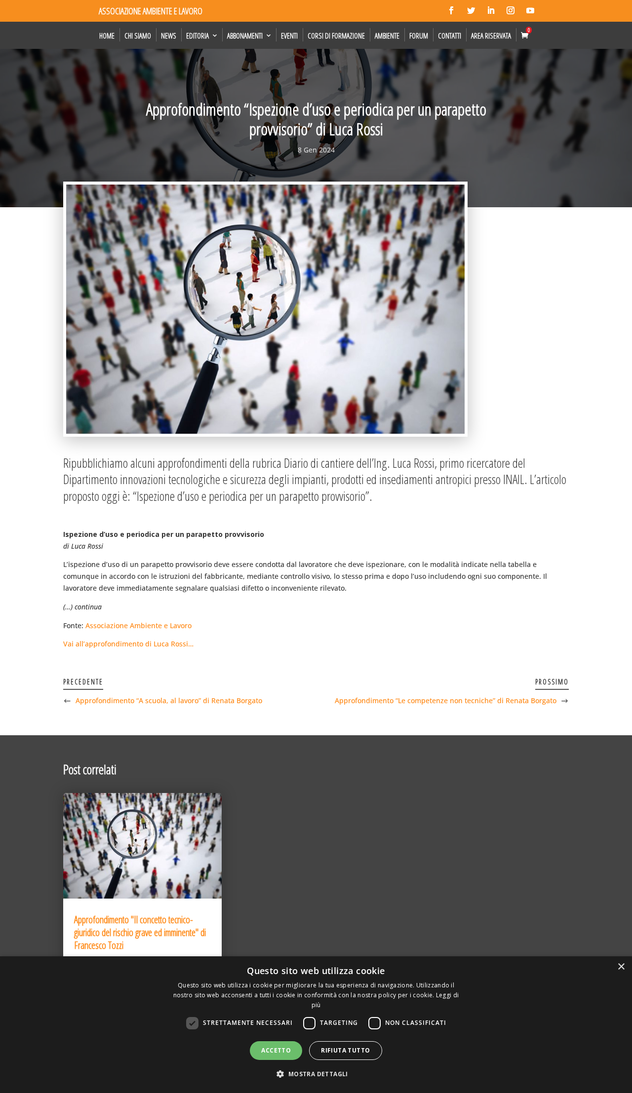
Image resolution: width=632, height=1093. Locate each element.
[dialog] (316, 1024)
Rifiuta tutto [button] (345, 1050)
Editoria (197, 35)
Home (107, 35)
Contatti (449, 35)
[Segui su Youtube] (530, 10)
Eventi (289, 35)
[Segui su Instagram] (510, 10)
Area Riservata (491, 35)
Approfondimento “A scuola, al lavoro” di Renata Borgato (169, 700)
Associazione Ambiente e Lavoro (138, 625)
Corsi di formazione (336, 35)
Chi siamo (137, 35)
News (168, 35)
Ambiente (387, 35)
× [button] (621, 967)
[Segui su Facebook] (451, 10)
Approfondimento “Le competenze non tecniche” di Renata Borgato (445, 700)
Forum (418, 35)
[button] (316, 1074)
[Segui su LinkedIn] (491, 10)
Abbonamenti (245, 35)
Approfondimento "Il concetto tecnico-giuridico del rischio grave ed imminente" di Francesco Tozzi (140, 932)
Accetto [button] (276, 1050)
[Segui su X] (471, 10)
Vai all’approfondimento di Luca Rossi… (128, 643)
